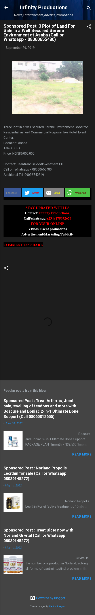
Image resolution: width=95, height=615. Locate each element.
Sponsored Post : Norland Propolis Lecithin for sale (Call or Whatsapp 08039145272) (35, 473)
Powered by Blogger (50, 598)
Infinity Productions (44, 7)
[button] (88, 27)
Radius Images (57, 606)
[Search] (88, 9)
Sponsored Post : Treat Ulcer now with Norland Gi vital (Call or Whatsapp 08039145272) (38, 535)
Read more (81, 454)
